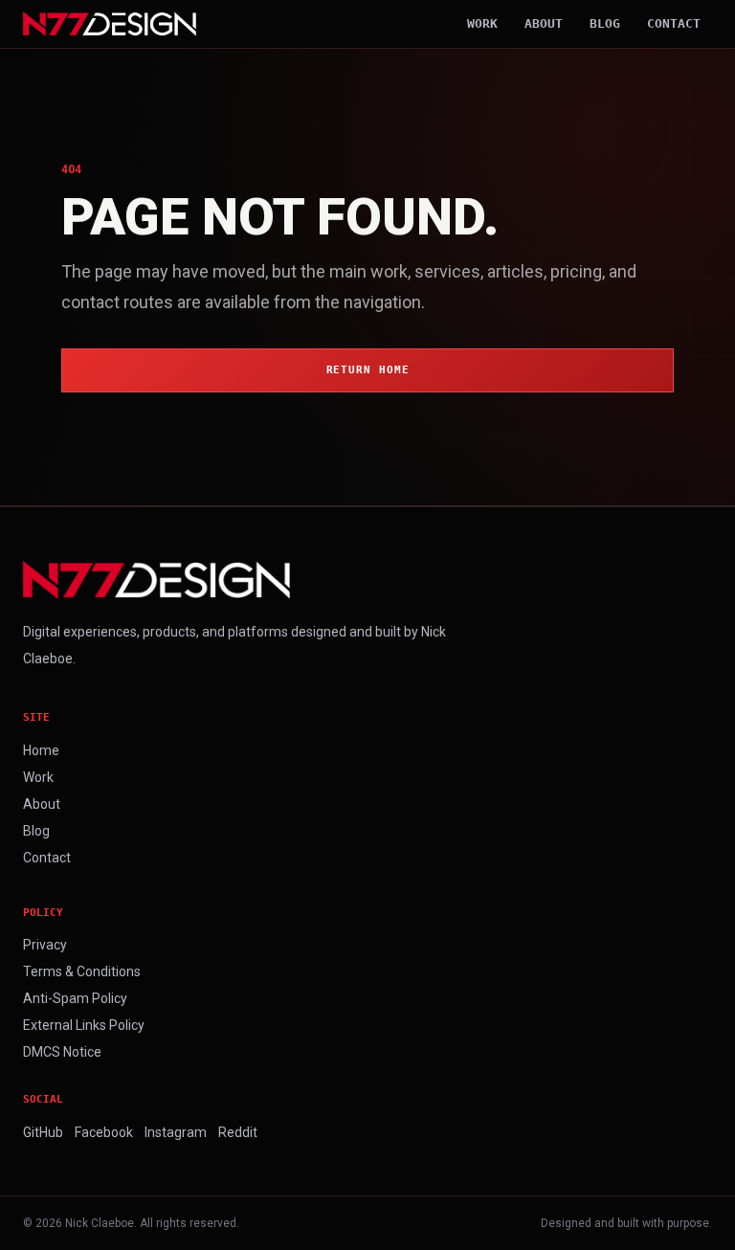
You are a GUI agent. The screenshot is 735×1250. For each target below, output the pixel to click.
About (543, 23)
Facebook (104, 1132)
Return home (368, 370)
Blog (605, 23)
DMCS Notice (62, 1052)
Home (41, 750)
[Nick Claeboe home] (109, 23)
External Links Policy (84, 1025)
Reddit (237, 1132)
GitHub (43, 1132)
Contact (674, 23)
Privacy (45, 944)
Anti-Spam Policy (75, 998)
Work (482, 23)
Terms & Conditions (82, 971)
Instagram (176, 1132)
